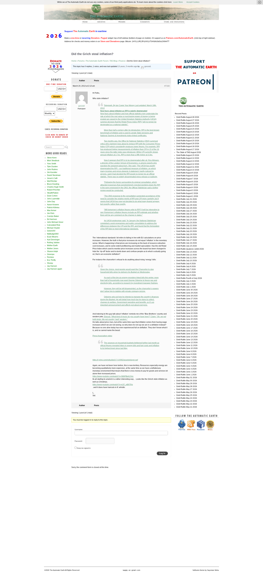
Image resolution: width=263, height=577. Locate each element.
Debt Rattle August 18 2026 (187, 146)
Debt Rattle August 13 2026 (187, 161)
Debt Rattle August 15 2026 (187, 155)
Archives (102, 22)
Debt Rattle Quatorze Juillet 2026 (190, 249)
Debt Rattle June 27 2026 (187, 299)
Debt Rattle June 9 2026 (186, 351)
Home (73, 61)
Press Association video (102, 336)
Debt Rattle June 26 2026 (187, 301)
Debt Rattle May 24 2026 (186, 398)
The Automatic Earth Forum (97, 61)
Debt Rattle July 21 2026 (186, 228)
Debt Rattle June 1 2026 (186, 375)
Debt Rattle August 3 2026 (187, 190)
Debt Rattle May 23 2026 (186, 401)
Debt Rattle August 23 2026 (187, 132)
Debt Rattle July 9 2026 (186, 264)
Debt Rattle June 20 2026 (187, 319)
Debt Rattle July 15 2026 (186, 246)
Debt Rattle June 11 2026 (186, 345)
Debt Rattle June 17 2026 (187, 328)
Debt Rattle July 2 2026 (186, 284)
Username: (79, 429)
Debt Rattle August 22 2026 (187, 135)
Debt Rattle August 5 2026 (187, 184)
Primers (123, 22)
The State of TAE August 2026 (188, 152)
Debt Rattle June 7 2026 (186, 357)
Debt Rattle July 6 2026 (186, 272)
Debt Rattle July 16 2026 (186, 243)
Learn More (178, 2)
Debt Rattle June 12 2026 (187, 342)
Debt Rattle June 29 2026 (187, 293)
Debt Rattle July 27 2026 (186, 211)
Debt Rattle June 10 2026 (187, 348)
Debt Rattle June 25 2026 (187, 304)
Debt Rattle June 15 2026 (187, 334)
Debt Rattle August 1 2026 (187, 196)
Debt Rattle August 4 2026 (187, 187)
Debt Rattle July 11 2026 (186, 258)
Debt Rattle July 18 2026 (186, 237)
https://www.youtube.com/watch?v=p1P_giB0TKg (113, 384)
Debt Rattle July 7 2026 (186, 269)
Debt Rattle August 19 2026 (187, 143)
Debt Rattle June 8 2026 (186, 354)
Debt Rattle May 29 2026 (186, 383)
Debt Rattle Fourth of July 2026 (189, 278)
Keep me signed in (84, 448)
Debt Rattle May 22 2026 (186, 404)
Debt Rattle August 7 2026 (187, 179)
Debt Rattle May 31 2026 (186, 377)
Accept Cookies (192, 2)
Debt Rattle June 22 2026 (187, 313)
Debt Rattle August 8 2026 (187, 176)
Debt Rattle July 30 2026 (186, 202)
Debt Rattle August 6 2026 (187, 182)
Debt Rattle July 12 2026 (186, 255)
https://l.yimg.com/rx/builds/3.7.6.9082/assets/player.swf (115, 360)
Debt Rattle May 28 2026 (186, 386)
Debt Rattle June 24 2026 (187, 307)
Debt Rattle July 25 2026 (186, 217)
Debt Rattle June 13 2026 (187, 340)
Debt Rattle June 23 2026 (187, 310)
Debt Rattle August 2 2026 (187, 193)
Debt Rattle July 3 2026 (186, 281)
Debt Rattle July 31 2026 (186, 199)
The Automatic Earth (87, 22)
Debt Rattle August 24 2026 (187, 129)
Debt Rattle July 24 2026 (186, 220)
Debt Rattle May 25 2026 (186, 395)
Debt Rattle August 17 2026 (187, 149)
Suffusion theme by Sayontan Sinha (206, 570)
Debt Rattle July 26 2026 (186, 214)
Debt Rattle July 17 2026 (186, 240)
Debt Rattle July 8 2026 (186, 266)
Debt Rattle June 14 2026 (187, 337)
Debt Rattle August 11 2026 (187, 167)
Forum (145, 22)
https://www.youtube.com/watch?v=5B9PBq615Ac (113, 376)
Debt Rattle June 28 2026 (187, 296)
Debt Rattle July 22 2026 (186, 225)
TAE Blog (113, 61)
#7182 (167, 86)
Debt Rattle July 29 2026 (186, 205)
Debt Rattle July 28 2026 (186, 208)
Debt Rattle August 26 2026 (187, 123)
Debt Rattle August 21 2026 (187, 138)
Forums (81, 61)
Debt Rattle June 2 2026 (186, 372)
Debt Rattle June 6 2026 (186, 360)
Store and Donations (170, 22)
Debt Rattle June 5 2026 (186, 363)
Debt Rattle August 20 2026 (187, 141)
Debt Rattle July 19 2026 (186, 234)
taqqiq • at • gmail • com (131, 570)
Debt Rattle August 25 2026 (187, 126)
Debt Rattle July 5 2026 (186, 275)
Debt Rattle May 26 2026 (186, 392)
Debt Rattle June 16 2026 (187, 331)
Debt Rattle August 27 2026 (187, 120)
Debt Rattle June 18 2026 (187, 325)
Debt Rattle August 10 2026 (187, 170)
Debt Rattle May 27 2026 (186, 389)
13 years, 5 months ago (127, 66)
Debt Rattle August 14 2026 (187, 158)
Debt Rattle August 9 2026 (187, 173)
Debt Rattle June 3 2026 (186, 369)
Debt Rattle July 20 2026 (186, 231)
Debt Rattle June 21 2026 (187, 316)
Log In (162, 453)
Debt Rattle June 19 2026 (187, 322)
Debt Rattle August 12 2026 (187, 164)
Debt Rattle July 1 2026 (186, 287)
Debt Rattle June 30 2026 (187, 290)
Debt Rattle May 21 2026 (186, 407)
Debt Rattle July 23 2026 (186, 223)
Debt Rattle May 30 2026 (186, 381)
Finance (122, 61)
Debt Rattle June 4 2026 (186, 366)
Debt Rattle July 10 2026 (186, 260)
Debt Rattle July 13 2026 (186, 252)
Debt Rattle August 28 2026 (187, 117)
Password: (78, 441)
